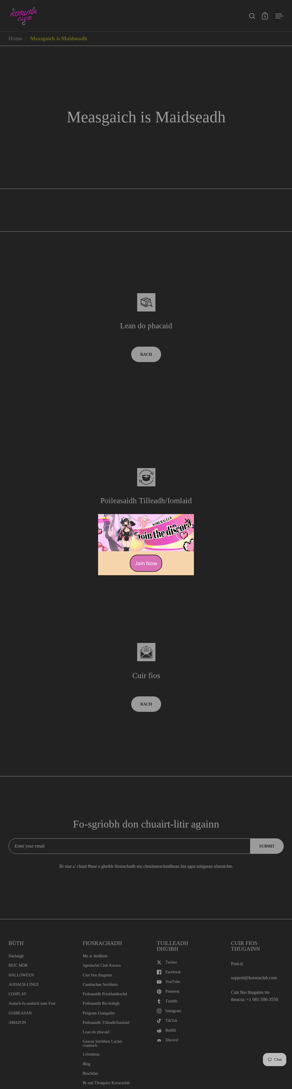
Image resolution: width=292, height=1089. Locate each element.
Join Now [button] (146, 563)
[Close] (187, 521)
